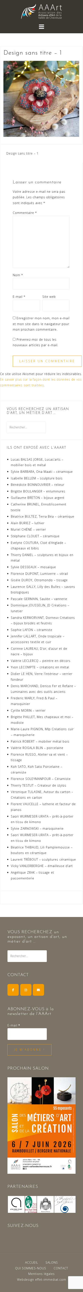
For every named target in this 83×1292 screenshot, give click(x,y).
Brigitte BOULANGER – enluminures (38, 491)
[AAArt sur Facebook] (13, 990)
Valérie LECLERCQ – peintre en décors (40, 661)
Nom (18, 275)
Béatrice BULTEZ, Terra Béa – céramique (42, 516)
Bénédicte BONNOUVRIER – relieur (37, 485)
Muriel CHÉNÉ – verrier (28, 529)
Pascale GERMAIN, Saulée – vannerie (39, 599)
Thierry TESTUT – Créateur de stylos (38, 785)
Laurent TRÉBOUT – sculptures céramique (43, 859)
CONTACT (61, 1268)
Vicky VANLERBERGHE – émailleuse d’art (42, 866)
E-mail (19, 297)
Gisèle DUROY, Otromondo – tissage (39, 580)
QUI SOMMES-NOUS (30, 1268)
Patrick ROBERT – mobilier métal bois (40, 741)
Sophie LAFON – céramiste (31, 630)
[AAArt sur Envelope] (38, 990)
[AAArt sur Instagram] (25, 990)
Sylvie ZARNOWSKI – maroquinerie (37, 828)
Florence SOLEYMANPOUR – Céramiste (41, 779)
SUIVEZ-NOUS (23, 1226)
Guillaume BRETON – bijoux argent (37, 498)
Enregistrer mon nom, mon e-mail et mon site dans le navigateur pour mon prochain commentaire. (41, 323)
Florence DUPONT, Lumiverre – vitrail (39, 574)
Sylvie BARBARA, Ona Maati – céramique (42, 472)
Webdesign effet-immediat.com (41, 1279)
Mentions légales (41, 1274)
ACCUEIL (31, 1262)
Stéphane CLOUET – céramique (35, 536)
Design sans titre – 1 (22, 153)
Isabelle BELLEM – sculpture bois (37, 478)
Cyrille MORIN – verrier (28, 710)
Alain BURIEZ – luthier (27, 523)
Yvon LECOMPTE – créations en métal (40, 667)
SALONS (52, 1262)
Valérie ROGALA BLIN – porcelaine (37, 748)
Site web (49, 297)
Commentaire (25, 213)
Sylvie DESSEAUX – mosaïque (33, 567)
